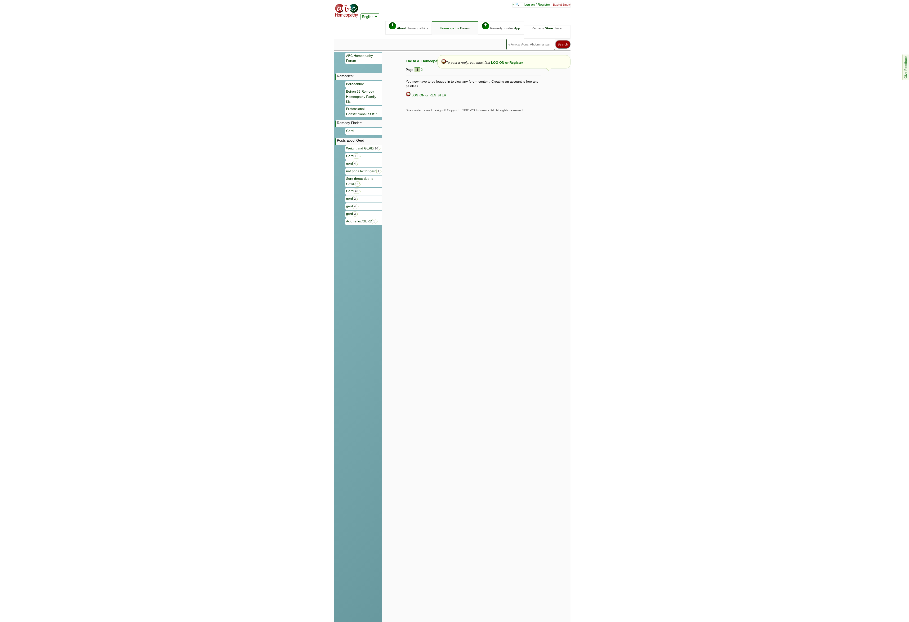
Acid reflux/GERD (360, 221)
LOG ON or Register (507, 62)
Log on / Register (537, 4)
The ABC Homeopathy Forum (430, 61)
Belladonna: (355, 84)
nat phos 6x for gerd (362, 171)
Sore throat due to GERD (359, 181)
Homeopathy (455, 28)
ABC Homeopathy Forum (359, 58)
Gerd (350, 131)
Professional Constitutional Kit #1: (361, 111)
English (367, 17)
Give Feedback (906, 67)
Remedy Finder (502, 26)
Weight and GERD (362, 148)
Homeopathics (409, 26)
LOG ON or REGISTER (428, 95)
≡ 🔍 (516, 4)
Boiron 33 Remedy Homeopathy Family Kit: (361, 97)
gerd (351, 163)
